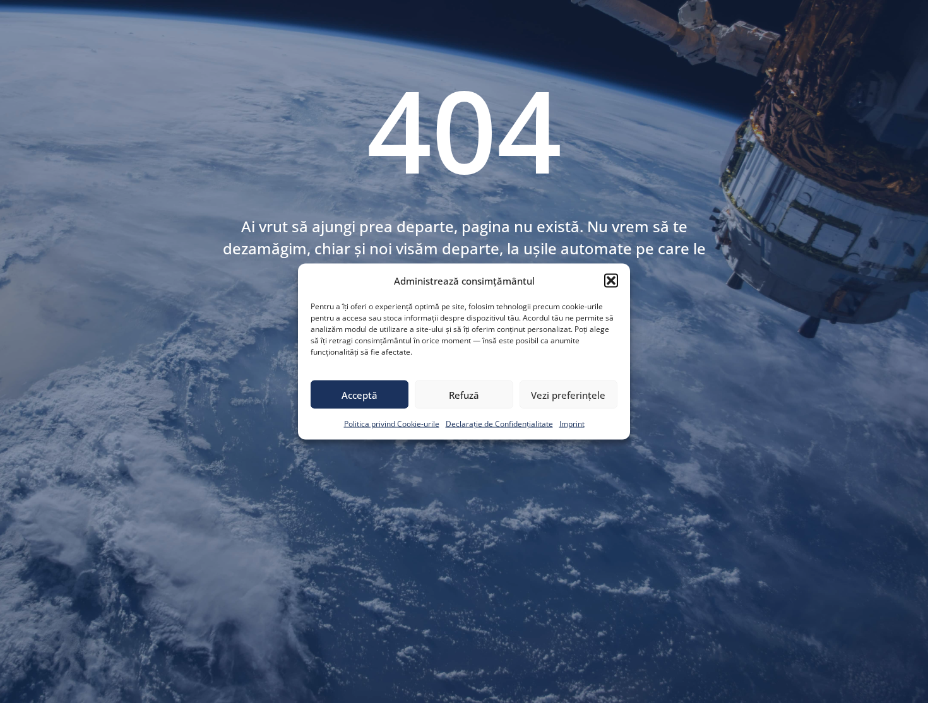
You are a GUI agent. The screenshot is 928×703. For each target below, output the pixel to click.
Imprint (572, 423)
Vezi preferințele (568, 394)
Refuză (464, 394)
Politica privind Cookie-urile (391, 423)
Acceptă (360, 394)
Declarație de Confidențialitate (499, 423)
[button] (611, 281)
